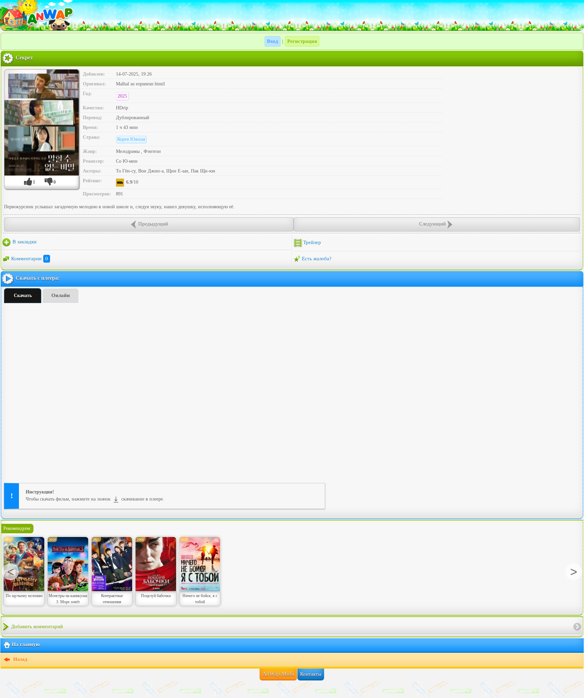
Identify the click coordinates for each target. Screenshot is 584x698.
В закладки (23, 241)
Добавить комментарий (37, 626)
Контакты (310, 674)
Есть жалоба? (317, 258)
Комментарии (29, 258)
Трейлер (312, 242)
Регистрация (302, 41)
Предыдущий (153, 223)
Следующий (432, 223)
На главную (26, 644)
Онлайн (60, 295)
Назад (19, 659)
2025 (122, 96)
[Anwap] (292, 15)
